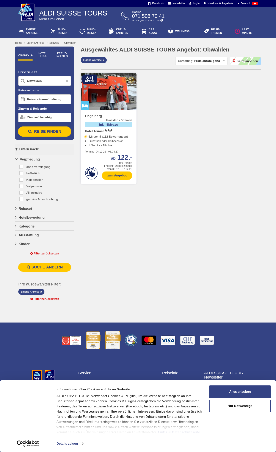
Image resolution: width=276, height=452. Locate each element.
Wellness (182, 31)
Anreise (32, 31)
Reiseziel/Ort (27, 72)
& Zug (153, 31)
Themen (216, 31)
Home (18, 42)
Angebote (25, 54)
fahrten (122, 31)
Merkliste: (220, 3)
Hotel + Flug (42, 55)
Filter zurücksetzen (46, 253)
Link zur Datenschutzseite (179, 432)
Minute (247, 31)
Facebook (158, 3)
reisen (92, 31)
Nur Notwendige (240, 406)
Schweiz (54, 42)
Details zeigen (67, 443)
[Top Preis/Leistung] (71, 340)
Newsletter (178, 3)
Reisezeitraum (28, 90)
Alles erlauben (240, 391)
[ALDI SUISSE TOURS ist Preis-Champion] (113, 340)
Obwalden (70, 42)
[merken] (131, 80)
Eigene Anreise (35, 42)
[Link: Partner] (37, 375)
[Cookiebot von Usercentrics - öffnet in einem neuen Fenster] (28, 443)
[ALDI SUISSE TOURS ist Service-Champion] (93, 340)
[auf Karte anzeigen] (125, 80)
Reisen (62, 31)
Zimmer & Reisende (32, 108)
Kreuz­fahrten (62, 55)
